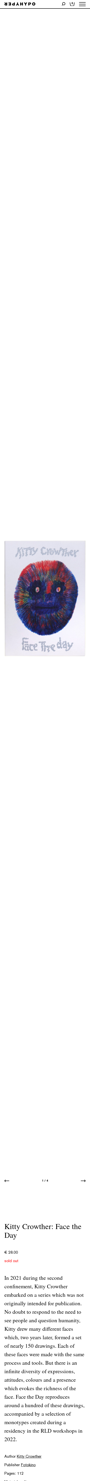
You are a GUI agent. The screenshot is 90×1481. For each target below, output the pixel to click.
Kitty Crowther (29, 1456)
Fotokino (28, 1464)
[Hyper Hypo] (19, 4)
